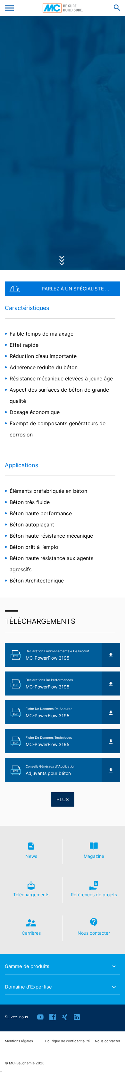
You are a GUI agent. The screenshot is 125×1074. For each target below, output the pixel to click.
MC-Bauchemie (63, 8)
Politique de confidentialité (67, 1041)
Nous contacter (107, 1041)
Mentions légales (19, 1041)
